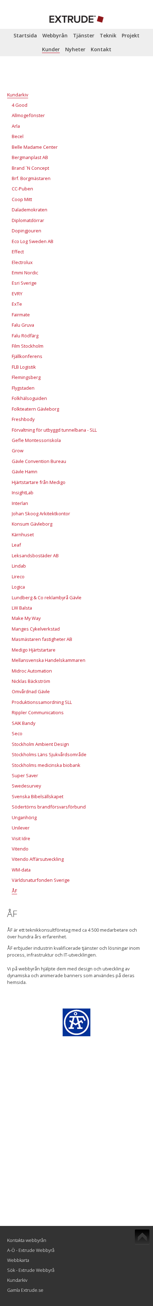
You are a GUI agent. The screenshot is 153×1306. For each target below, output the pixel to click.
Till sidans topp (142, 1236)
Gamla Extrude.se (25, 1290)
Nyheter (75, 49)
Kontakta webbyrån (26, 1240)
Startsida (25, 35)
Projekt (130, 35)
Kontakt (101, 49)
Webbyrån (55, 35)
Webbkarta (18, 1260)
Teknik (108, 35)
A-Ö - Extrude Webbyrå (30, 1250)
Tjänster (83, 35)
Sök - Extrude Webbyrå (30, 1270)
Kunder (51, 49)
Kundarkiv (17, 1280)
